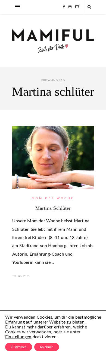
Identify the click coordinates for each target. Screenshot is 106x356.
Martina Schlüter (53, 208)
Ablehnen (47, 347)
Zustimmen (19, 347)
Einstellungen (18, 337)
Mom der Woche (53, 198)
